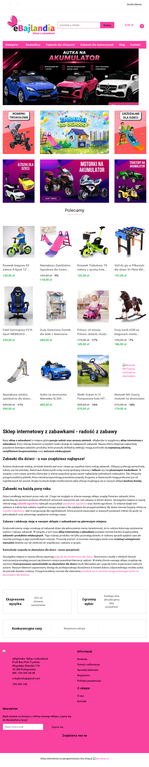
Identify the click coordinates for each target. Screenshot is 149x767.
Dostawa (82, 659)
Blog (122, 44)
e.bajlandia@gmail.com (26, 678)
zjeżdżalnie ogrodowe (75, 503)
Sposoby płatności (87, 669)
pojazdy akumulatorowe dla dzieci (73, 556)
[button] (84, 651)
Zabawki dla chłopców (60, 44)
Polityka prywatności (89, 680)
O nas (80, 695)
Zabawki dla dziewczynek (97, 44)
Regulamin (83, 675)
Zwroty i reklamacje (88, 664)
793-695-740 (19, 684)
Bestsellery (33, 44)
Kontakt (135, 44)
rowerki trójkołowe (13, 510)
